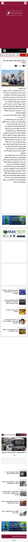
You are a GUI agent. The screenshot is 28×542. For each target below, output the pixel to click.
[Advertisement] (14, 33)
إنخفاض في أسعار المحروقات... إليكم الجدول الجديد (10, 512)
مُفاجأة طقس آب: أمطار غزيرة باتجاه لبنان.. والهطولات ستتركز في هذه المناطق (10, 493)
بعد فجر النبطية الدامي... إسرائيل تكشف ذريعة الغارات (10, 330)
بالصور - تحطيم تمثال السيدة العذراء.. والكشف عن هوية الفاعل (10, 482)
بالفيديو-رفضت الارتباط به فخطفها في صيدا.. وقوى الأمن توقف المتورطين (10, 291)
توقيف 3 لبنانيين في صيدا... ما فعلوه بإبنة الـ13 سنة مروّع (12, 473)
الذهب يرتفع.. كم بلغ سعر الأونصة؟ (12, 310)
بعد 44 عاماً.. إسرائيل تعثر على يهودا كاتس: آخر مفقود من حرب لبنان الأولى (10, 321)
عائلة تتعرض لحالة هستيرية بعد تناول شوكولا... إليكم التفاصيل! (10, 502)
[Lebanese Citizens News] (14, 13)
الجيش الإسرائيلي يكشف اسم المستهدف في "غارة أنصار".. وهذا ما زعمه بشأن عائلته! (11, 301)
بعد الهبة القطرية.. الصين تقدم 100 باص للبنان (14, 452)
